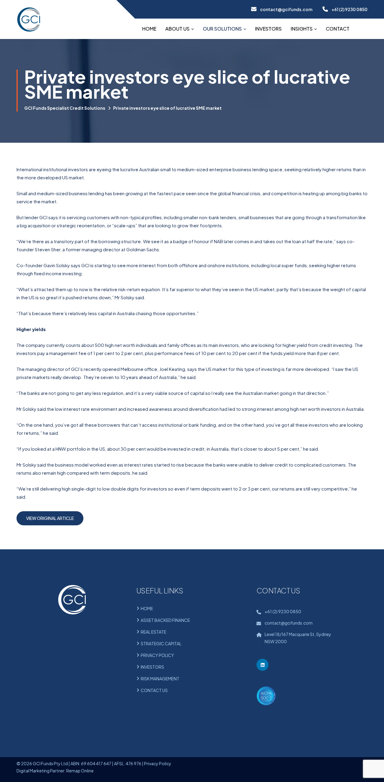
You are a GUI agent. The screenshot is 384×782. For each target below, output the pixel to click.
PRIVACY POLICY (157, 655)
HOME (149, 28)
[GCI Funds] (28, 19)
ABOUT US (177, 28)
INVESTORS (268, 28)
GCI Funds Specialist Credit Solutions (64, 108)
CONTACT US (154, 690)
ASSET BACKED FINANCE (165, 620)
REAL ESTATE (153, 631)
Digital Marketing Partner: (41, 770)
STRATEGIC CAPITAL (161, 643)
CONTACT (338, 28)
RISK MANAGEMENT (160, 678)
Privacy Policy (157, 763)
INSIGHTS (302, 28)
